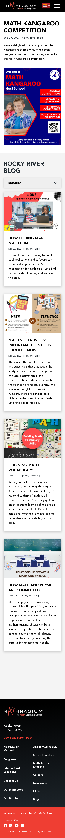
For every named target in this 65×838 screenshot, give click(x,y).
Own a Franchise (43, 755)
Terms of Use (11, 820)
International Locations (12, 770)
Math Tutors (41, 765)
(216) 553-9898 (14, 730)
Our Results (11, 798)
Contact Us (11, 781)
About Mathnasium (45, 747)
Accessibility (10, 813)
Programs (10, 759)
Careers (38, 775)
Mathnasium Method (11, 749)
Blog (36, 799)
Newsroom (40, 783)
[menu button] (46, 5)
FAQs (36, 791)
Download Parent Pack (18, 737)
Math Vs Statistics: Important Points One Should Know (31, 345)
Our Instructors (13, 789)
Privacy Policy (25, 813)
